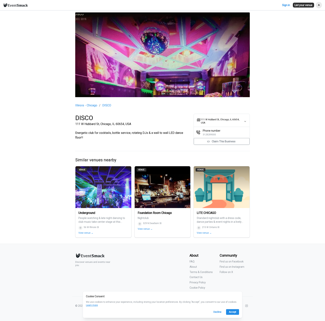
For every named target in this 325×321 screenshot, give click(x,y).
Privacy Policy (198, 282)
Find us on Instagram (232, 266)
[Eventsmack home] (90, 257)
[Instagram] (246, 306)
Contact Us (196, 277)
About (193, 266)
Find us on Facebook (232, 261)
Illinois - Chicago (86, 105)
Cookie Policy (197, 287)
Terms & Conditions (201, 272)
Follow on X (226, 272)
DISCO (106, 105)
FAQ (192, 261)
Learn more (92, 305)
